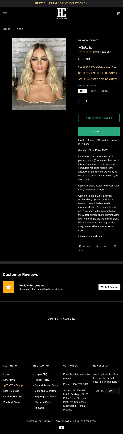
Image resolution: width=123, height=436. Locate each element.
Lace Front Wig (11, 390)
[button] (94, 52)
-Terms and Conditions (44, 390)
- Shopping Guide (42, 402)
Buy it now (99, 131)
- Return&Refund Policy (45, 385)
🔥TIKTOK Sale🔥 (13, 385)
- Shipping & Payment (44, 396)
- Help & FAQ (40, 374)
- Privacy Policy (41, 379)
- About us (38, 407)
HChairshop (62, 421)
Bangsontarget (88, 40)
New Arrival (9, 379)
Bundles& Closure (12, 402)
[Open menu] (8, 13)
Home (6, 29)
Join (112, 391)
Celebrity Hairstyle (12, 396)
